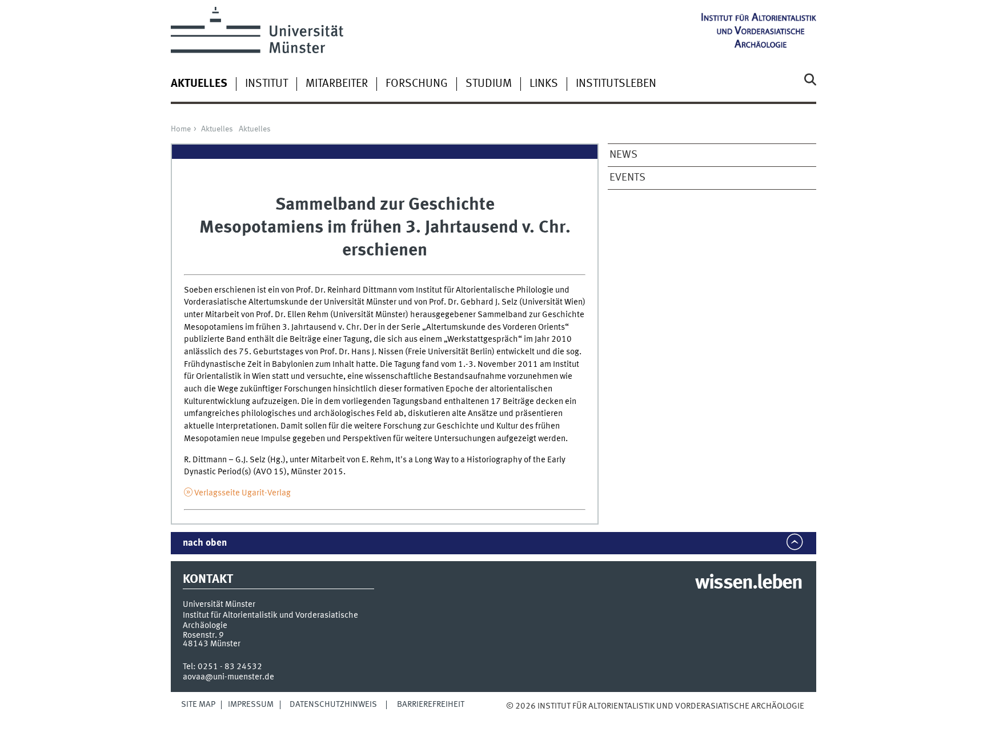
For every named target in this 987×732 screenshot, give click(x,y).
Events (627, 178)
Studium (489, 84)
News (623, 155)
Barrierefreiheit (430, 704)
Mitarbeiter (337, 84)
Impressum (251, 704)
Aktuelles (217, 129)
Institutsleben (616, 84)
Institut (266, 84)
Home (181, 129)
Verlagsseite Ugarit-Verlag (242, 493)
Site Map (198, 704)
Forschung (417, 84)
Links (543, 84)
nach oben (205, 543)
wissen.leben (748, 583)
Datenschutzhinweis (333, 704)
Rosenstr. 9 (203, 635)
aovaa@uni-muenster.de (228, 677)
